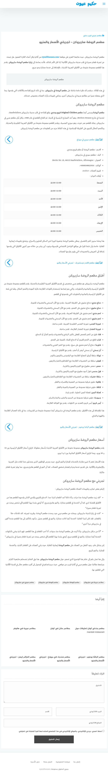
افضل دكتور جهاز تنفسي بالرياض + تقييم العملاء (71, 18)
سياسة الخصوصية (63, 761)
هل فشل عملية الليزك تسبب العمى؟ (43, 20)
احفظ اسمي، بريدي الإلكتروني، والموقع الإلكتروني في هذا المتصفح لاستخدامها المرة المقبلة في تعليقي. (60, 731)
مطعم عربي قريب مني (92, 35)
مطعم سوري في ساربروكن (24, 582)
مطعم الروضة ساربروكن (71, 582)
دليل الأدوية (35, 761)
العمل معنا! (47, 761)
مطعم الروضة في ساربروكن (48, 582)
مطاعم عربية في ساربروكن (94, 582)
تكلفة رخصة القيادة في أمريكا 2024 (86, 21)
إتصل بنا (76, 761)
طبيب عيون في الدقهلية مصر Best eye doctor (57, 20)
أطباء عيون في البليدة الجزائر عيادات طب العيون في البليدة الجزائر (100, 17)
